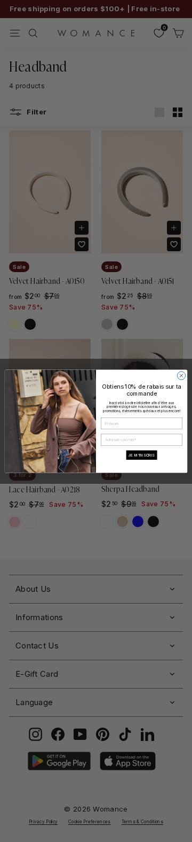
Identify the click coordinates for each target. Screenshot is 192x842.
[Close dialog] (181, 375)
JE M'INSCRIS (142, 454)
